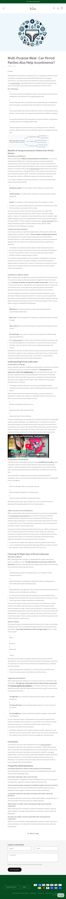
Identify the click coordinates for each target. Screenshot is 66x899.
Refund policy (33, 893)
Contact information (57, 895)
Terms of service (49, 893)
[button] (4, 8)
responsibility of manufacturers (20, 516)
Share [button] (11, 71)
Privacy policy (41, 893)
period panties (15, 83)
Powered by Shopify (23, 893)
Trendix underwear (48, 221)
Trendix (17, 893)
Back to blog (34, 833)
